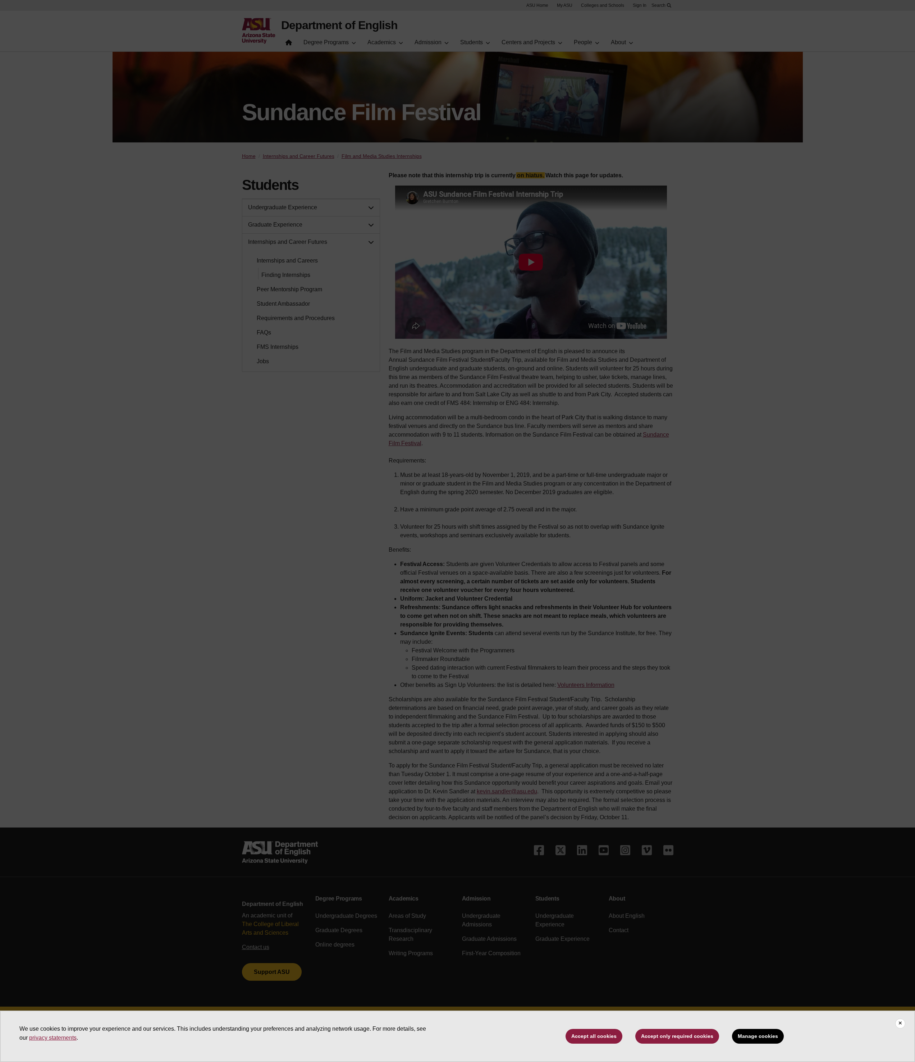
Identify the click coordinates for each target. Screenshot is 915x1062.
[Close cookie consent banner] (900, 1023)
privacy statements (53, 1038)
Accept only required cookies (677, 1036)
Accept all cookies (594, 1036)
